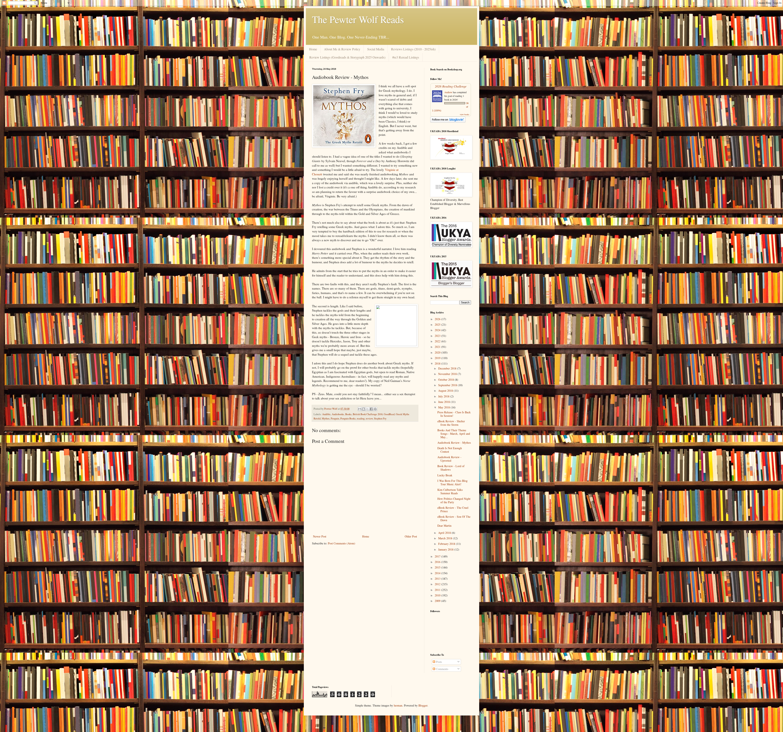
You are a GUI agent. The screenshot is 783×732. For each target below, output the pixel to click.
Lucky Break (444, 475)
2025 (438, 324)
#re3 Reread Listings (405, 57)
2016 (438, 562)
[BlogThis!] (364, 409)
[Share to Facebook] (371, 409)
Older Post (411, 536)
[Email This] (360, 409)
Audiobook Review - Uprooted (449, 458)
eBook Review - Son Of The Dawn (453, 518)
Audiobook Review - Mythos (454, 443)
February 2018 (447, 544)
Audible (326, 414)
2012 (438, 584)
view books (464, 114)
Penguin (335, 418)
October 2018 (446, 379)
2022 (438, 341)
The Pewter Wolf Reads (358, 19)
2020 (438, 352)
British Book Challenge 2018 (368, 414)
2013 (438, 579)
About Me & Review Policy (342, 49)
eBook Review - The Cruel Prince (452, 509)
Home (313, 49)
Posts (438, 662)
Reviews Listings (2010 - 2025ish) (413, 49)
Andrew (448, 92)
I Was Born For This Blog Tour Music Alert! (452, 482)
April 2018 (445, 533)
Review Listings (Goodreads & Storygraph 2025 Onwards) (347, 57)
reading (361, 418)
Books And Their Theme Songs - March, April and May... (453, 433)
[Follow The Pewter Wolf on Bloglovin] (448, 121)
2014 (438, 573)
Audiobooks (338, 414)
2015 (438, 567)
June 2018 (444, 402)
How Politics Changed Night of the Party (453, 500)
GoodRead (389, 414)
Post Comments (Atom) (341, 543)
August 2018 (446, 391)
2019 (438, 358)
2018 (438, 363)
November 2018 (448, 374)
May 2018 (444, 407)
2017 (438, 556)
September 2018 (448, 385)
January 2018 (446, 549)
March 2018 (445, 538)
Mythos (326, 418)
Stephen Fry (380, 418)
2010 (438, 595)
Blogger (422, 705)
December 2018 (447, 368)
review (369, 418)
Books (348, 414)
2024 (438, 330)
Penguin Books (348, 418)
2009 (438, 601)
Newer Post (319, 536)
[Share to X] (367, 409)
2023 (438, 336)
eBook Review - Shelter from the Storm (451, 423)
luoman (398, 705)
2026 (438, 319)
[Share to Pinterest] (375, 409)
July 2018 (444, 396)
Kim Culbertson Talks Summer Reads (450, 491)
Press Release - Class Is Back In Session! (454, 414)
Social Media (375, 49)
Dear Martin (444, 525)
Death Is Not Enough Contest (449, 449)
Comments (441, 669)
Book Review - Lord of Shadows (450, 467)
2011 (438, 590)
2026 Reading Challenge (451, 86)
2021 (438, 347)
